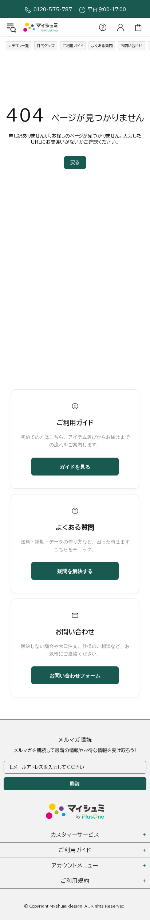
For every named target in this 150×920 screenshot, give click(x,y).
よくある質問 (101, 45)
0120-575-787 (52, 9)
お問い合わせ (131, 45)
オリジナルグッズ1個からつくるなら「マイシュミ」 (40, 27)
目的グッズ (46, 45)
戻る (75, 162)
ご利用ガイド (73, 45)
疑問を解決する (75, 570)
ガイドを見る (75, 466)
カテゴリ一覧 (18, 45)
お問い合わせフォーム (75, 675)
